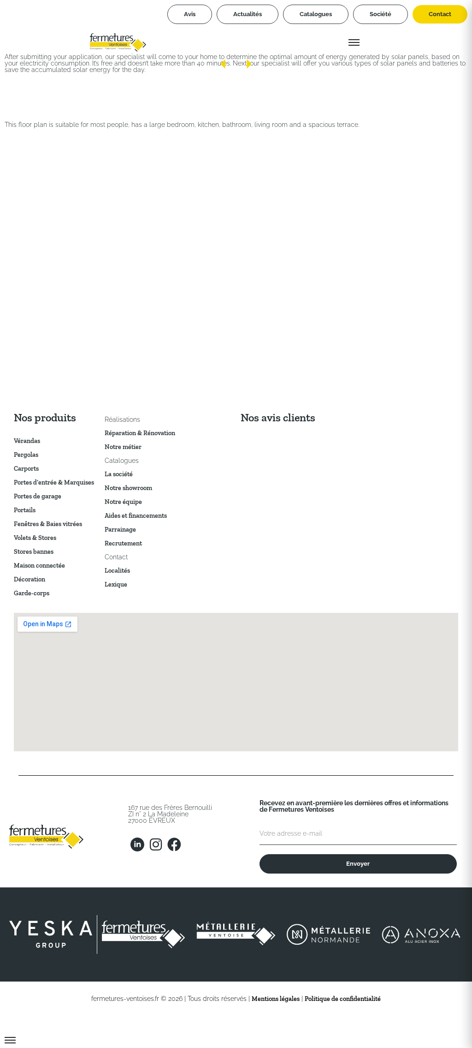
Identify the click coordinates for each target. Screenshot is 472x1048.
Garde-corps (31, 593)
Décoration (29, 579)
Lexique (116, 584)
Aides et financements (136, 516)
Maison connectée (39, 565)
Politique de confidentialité (343, 999)
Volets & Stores (35, 538)
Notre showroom (128, 488)
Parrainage (120, 529)
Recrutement (123, 543)
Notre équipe (123, 502)
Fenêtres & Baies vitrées (48, 524)
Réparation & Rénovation (140, 433)
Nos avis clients (278, 417)
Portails (24, 510)
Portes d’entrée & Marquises (54, 482)
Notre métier (123, 447)
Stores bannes (33, 552)
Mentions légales (276, 999)
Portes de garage (37, 496)
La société (119, 474)
